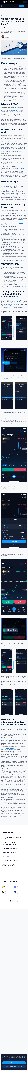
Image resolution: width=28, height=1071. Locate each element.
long (4, 148)
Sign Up (21, 5)
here (24, 201)
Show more (14, 901)
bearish (11, 748)
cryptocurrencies (16, 110)
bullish (7, 748)
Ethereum (11, 156)
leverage (19, 147)
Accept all (14, 1063)
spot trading (6, 268)
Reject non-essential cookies (14, 1066)
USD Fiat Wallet (11, 304)
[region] (14, 1062)
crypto (4, 15)
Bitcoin (6, 156)
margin (5, 186)
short (7, 148)
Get (25, 2)
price (10, 139)
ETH (14, 145)
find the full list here (16, 301)
